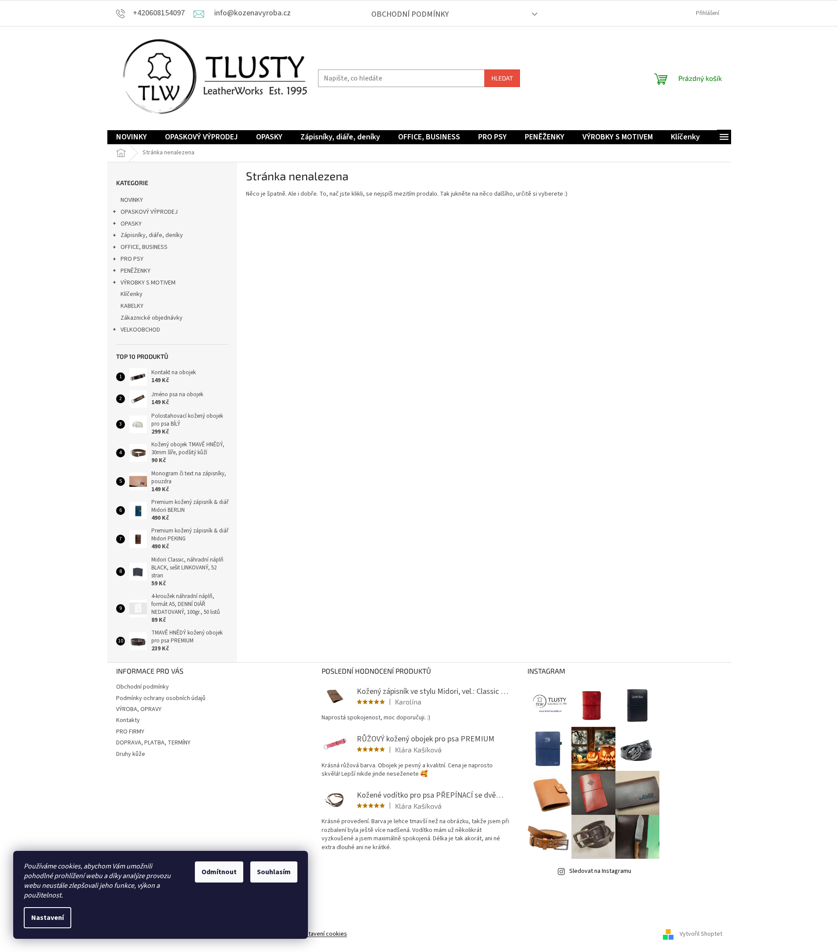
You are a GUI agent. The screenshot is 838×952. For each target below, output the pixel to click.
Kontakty (128, 720)
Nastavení (47, 918)
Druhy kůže (130, 754)
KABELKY (132, 306)
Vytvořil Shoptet (701, 934)
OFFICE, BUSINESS (144, 247)
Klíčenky (132, 294)
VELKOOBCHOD (140, 329)
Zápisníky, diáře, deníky (152, 235)
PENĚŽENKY (135, 270)
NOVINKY (132, 200)
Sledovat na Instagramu (600, 871)
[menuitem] (131, 137)
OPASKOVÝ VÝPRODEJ (149, 212)
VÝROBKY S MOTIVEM (148, 282)
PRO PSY (132, 259)
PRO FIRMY (130, 731)
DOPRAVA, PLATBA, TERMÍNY (153, 742)
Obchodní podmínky (410, 14)
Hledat (502, 78)
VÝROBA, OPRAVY (138, 709)
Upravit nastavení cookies (313, 934)
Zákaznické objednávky (152, 318)
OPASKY (131, 223)
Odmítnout (219, 872)
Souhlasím (274, 872)
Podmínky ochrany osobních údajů (160, 698)
